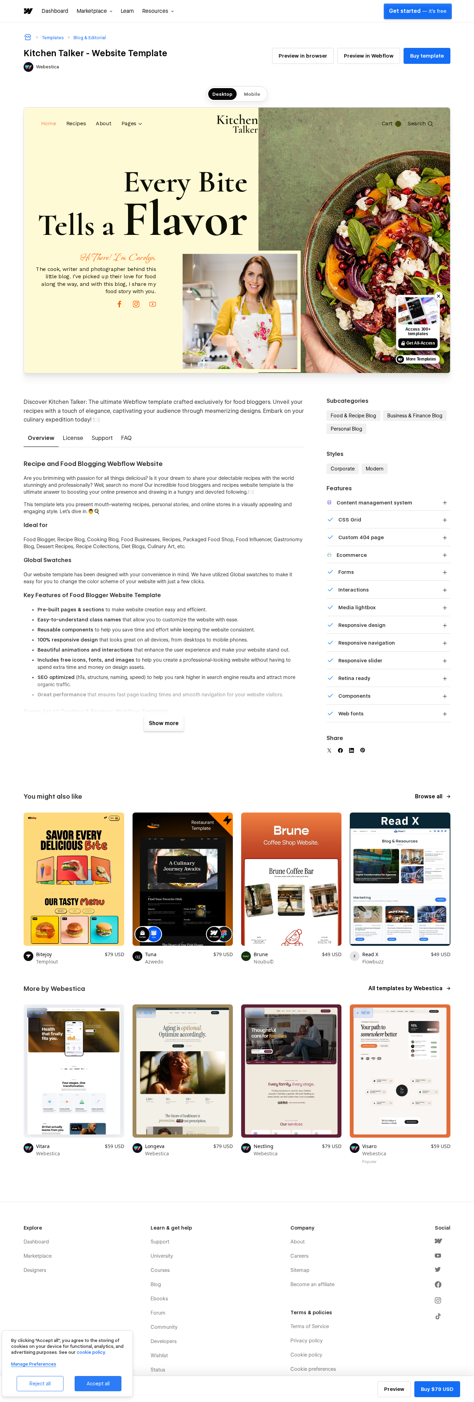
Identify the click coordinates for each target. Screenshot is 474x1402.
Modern (374, 468)
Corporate (343, 468)
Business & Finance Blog (414, 415)
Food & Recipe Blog (353, 415)
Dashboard (55, 11)
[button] (94, 11)
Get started (418, 11)
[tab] (41, 438)
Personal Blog (346, 429)
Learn (127, 11)
